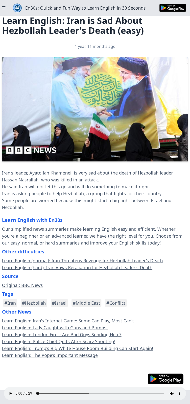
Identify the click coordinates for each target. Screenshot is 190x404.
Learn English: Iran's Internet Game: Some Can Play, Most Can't (68, 321)
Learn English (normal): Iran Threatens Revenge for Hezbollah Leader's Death (82, 260)
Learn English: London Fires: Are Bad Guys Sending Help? (61, 334)
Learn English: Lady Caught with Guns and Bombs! (55, 328)
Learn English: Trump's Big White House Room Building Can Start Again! (77, 348)
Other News (16, 311)
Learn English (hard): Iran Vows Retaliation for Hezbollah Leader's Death (77, 267)
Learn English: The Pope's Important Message (50, 355)
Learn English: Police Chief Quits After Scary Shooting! (58, 341)
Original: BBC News (22, 285)
